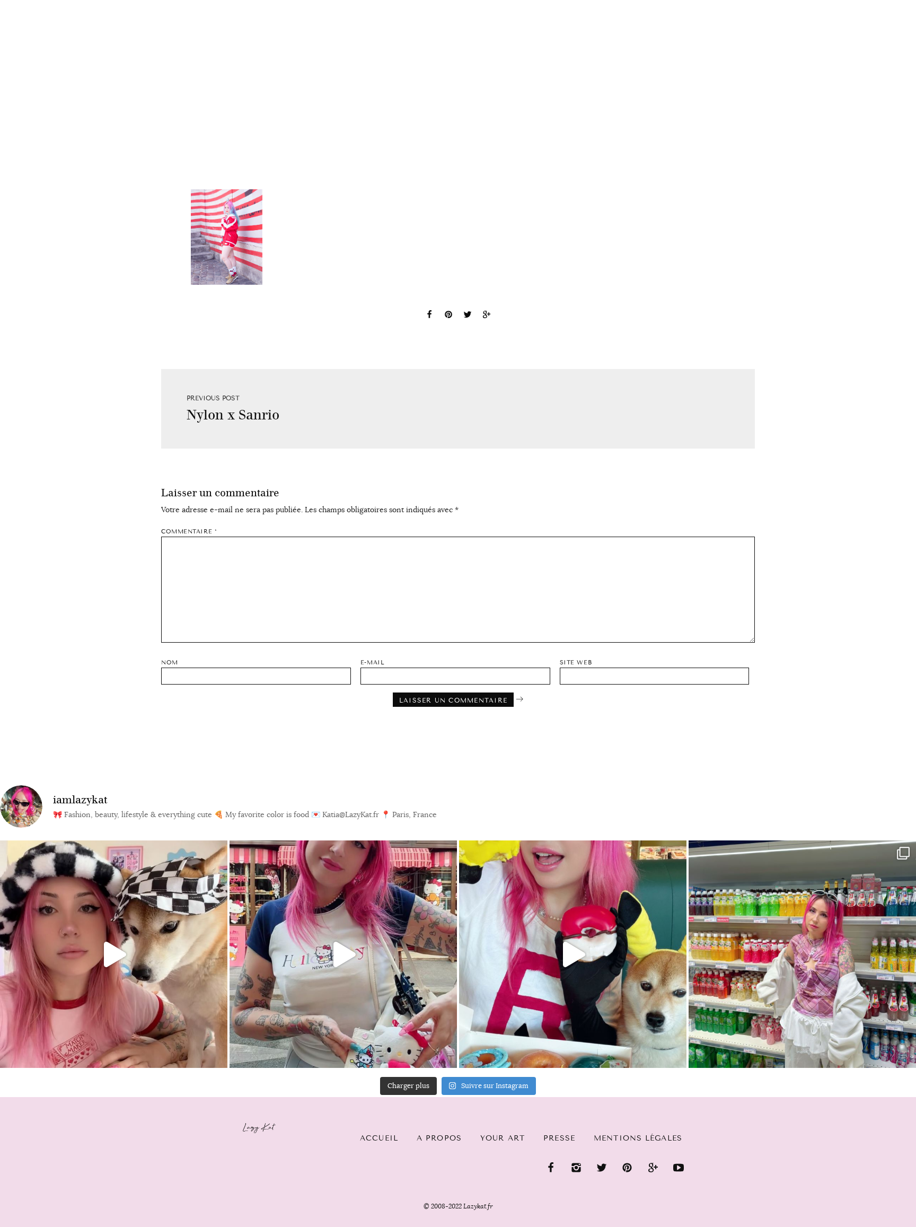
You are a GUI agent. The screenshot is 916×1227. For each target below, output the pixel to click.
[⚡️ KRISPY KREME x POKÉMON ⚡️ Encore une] (572, 954)
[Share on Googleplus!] (486, 316)
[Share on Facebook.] (429, 316)
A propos (439, 1138)
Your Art (502, 1138)
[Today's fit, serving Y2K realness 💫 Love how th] (802, 954)
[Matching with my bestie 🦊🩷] (113, 954)
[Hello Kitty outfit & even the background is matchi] (343, 954)
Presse (848, 6)
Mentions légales (638, 1138)
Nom (169, 662)
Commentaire (189, 531)
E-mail (372, 662)
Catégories (107, 6)
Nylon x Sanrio (233, 415)
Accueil (40, 6)
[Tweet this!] (467, 316)
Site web (576, 662)
